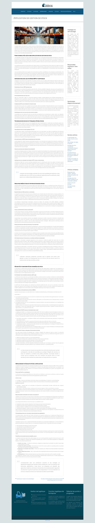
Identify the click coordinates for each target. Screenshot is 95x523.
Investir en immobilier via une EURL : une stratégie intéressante (73, 160)
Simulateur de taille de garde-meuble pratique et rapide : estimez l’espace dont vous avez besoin (51, 479)
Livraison (51, 11)
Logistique (35, 11)
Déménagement (43, 11)
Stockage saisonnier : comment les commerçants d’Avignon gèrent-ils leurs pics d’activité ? (73, 148)
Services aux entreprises (66, 11)
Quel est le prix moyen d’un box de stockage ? (25, 478)
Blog (74, 11)
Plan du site (47, 520)
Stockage (29, 11)
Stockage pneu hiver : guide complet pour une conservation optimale (73, 179)
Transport (23, 11)
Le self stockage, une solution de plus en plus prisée (73, 139)
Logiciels (57, 11)
